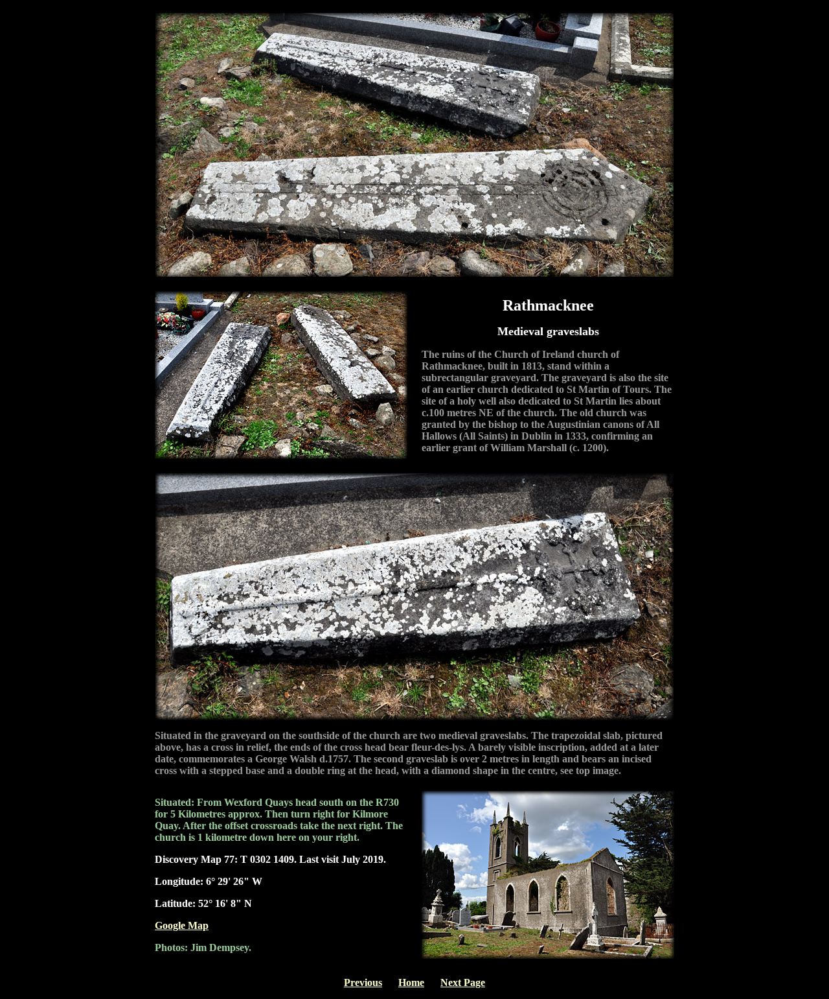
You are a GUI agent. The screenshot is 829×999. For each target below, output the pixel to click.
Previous (363, 982)
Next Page (462, 982)
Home (411, 982)
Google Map (182, 925)
